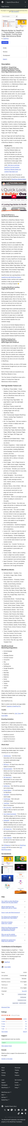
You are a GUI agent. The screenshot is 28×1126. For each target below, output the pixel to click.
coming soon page (22, 994)
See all (25, 1031)
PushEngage (7, 799)
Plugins (16, 1072)
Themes (17, 1070)
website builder (22, 1003)
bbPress (4, 1097)
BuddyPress (5, 1100)
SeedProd (6, 38)
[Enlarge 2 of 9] (11, 868)
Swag (17, 1087)
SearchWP (6, 794)
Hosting (3, 1072)
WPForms (6, 764)
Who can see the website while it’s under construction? (9, 935)
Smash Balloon (7, 790)
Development (6, 55)
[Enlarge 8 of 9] (24, 881)
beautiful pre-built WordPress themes (11, 277)
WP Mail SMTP (8, 777)
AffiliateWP (6, 820)
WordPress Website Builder (19, 179)
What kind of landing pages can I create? (6, 922)
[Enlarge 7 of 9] (24, 873)
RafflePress (7, 786)
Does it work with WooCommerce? (10, 912)
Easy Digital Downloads (10, 814)
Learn (2, 1080)
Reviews (5, 51)
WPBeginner (7, 845)
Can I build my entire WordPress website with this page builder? (9, 901)
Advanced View (5, 1007)
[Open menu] (25, 2)
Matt (3, 1094)
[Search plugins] (16, 16)
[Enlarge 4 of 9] (11, 884)
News (2, 1070)
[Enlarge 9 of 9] (24, 889)
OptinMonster (7, 756)
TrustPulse (6, 803)
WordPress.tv (5, 1087)
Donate (17, 1085)
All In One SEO (7, 807)
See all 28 (24, 991)
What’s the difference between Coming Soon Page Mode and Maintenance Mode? (9, 929)
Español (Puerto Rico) (11, 1106)
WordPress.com (6, 1092)
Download (4, 42)
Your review (4, 1031)
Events (16, 1082)
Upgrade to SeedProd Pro (14, 706)
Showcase (17, 1067)
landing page (23, 997)
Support (5, 59)
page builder (15, 1003)
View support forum (6, 1046)
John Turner (18, 713)
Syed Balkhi (4, 715)
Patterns (17, 1075)
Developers (4, 1085)
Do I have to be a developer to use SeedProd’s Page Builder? (9, 917)
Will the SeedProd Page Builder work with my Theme (9, 907)
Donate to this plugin (6, 1058)
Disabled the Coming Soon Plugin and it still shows (8, 940)
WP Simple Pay (8, 829)
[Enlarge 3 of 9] (11, 877)
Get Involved (18, 1080)
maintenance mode (22, 1000)
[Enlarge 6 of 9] (24, 865)
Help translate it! (15, 11)
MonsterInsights (8, 768)
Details (5, 48)
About (3, 1067)
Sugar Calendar (8, 837)
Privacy (3, 1075)
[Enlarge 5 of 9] (24, 858)
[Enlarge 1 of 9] (11, 858)
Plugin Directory (5, 6)
